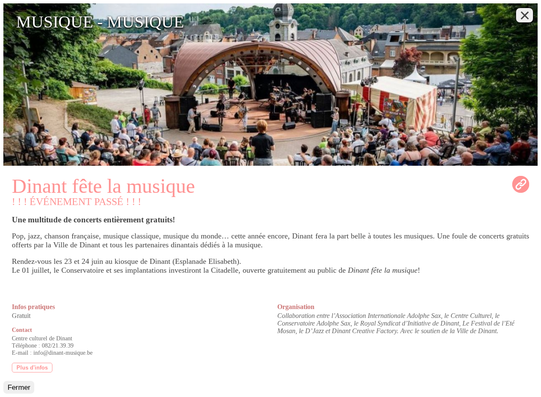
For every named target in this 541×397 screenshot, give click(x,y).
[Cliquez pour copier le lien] (520, 184)
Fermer (19, 387)
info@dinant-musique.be (63, 352)
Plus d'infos (32, 367)
